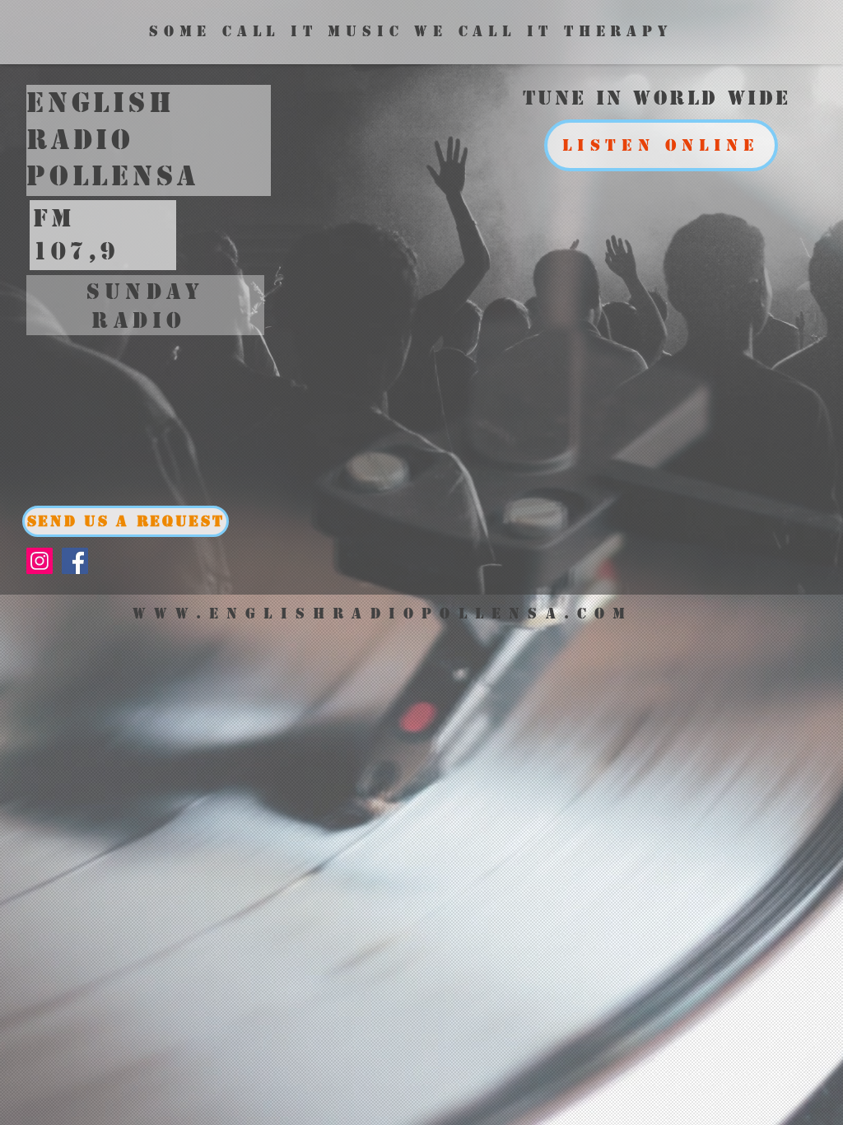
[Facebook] (75, 561)
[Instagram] (39, 561)
